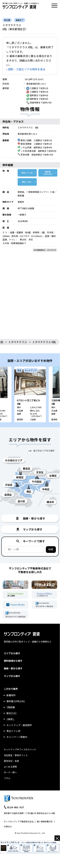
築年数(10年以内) (15, 701)
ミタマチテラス (17, 342)
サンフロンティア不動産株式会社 (19, 821)
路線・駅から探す (13, 668)
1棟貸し (10, 719)
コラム (7, 778)
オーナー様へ (10, 772)
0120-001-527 (15, 807)
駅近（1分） (27, 182)
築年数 (47, 172)
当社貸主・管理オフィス (16, 755)
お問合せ (8, 826)
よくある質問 (10, 766)
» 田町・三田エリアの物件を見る (25, 69)
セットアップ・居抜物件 (19, 725)
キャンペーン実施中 (16, 737)
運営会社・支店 (11, 760)
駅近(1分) (11, 713)
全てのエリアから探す (44, 450)
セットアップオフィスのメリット (20, 749)
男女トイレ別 (27, 172)
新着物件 (11, 695)
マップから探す (12, 676)
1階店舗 (10, 707)
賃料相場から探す (13, 660)
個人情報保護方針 (45, 821)
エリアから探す (12, 653)
